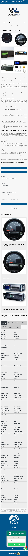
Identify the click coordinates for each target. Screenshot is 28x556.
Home (4, 22)
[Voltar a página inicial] (14, 12)
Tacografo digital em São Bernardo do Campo (9, 199)
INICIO (14, 529)
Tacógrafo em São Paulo (5, 194)
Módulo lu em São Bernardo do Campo (8, 187)
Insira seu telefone (16, 537)
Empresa (11, 22)
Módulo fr (3, 176)
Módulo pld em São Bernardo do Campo (8, 178)
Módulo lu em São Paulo (5, 190)
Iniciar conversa (16, 544)
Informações (3, 172)
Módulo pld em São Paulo (6, 180)
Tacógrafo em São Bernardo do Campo (8, 192)
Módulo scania (3, 196)
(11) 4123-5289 (14, 207)
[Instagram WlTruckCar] (21, 1)
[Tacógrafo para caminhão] (7, 39)
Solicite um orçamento (14, 168)
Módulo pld (3, 183)
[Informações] (24, 23)
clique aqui (13, 165)
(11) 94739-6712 (24, 1)
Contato (18, 22)
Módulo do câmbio (4, 185)
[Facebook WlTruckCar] (19, 1)
